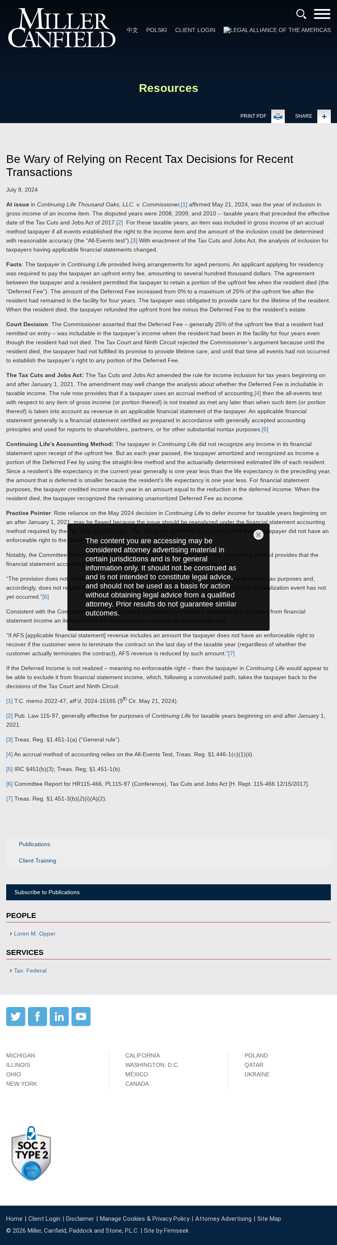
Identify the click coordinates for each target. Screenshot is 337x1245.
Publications (34, 844)
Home (14, 1218)
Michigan (20, 1055)
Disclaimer (80, 1218)
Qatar (254, 1065)
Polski (156, 30)
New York (21, 1083)
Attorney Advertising (223, 1218)
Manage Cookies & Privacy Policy (144, 1218)
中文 (132, 30)
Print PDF (253, 116)
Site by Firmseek (166, 1230)
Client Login (195, 30)
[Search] (301, 14)
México (136, 1074)
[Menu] (322, 16)
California (142, 1055)
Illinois (18, 1065)
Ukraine (257, 1074)
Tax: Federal (30, 970)
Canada (137, 1083)
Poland (256, 1055)
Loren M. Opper (34, 933)
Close (258, 535)
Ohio (13, 1074)
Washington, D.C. (152, 1065)
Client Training (37, 860)
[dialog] (168, 577)
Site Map (269, 1218)
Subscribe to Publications (47, 892)
